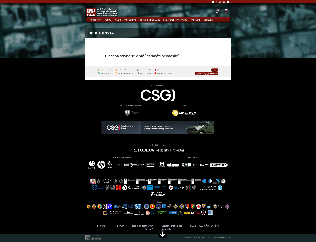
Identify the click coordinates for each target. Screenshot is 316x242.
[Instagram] (220, 1)
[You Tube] (228, 1)
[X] (216, 1)
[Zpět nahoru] (306, 234)
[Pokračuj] (162, 234)
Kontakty (208, 20)
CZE (226, 12)
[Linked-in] (224, 1)
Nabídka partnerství (125, 20)
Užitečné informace (149, 20)
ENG (218, 12)
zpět (215, 70)
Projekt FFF (95, 20)
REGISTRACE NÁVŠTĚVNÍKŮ (175, 20)
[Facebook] (213, 1)
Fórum (108, 20)
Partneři (195, 20)
